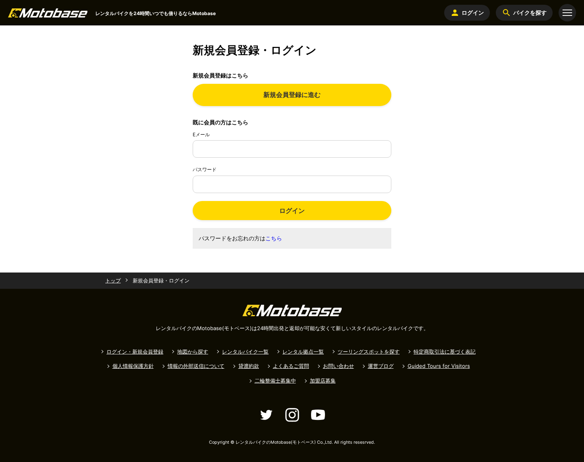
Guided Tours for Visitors (439, 366)
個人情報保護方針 (133, 366)
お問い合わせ (338, 366)
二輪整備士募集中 (275, 380)
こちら (273, 238)
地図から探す (192, 351)
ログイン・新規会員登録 (134, 351)
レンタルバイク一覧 (245, 351)
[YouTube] (318, 415)
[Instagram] (292, 415)
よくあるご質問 (291, 366)
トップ (113, 280)
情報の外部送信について (196, 366)
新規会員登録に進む (292, 95)
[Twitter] (266, 415)
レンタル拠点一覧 (303, 351)
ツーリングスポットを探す (369, 351)
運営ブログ (381, 366)
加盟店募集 (323, 380)
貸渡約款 (248, 366)
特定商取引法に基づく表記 (445, 351)
